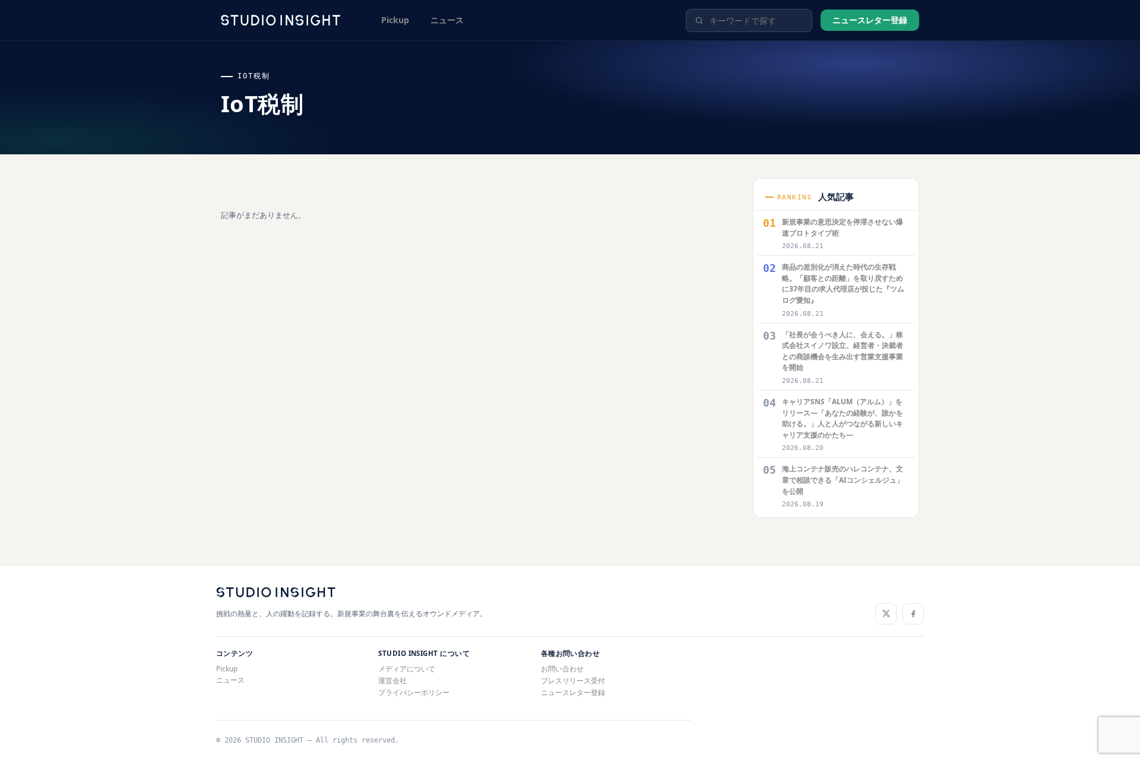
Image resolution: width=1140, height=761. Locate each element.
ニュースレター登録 (869, 20)
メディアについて (406, 668)
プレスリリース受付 (573, 680)
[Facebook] (913, 613)
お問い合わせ (562, 668)
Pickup (395, 20)
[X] (886, 613)
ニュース (447, 20)
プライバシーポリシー (413, 692)
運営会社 (392, 680)
